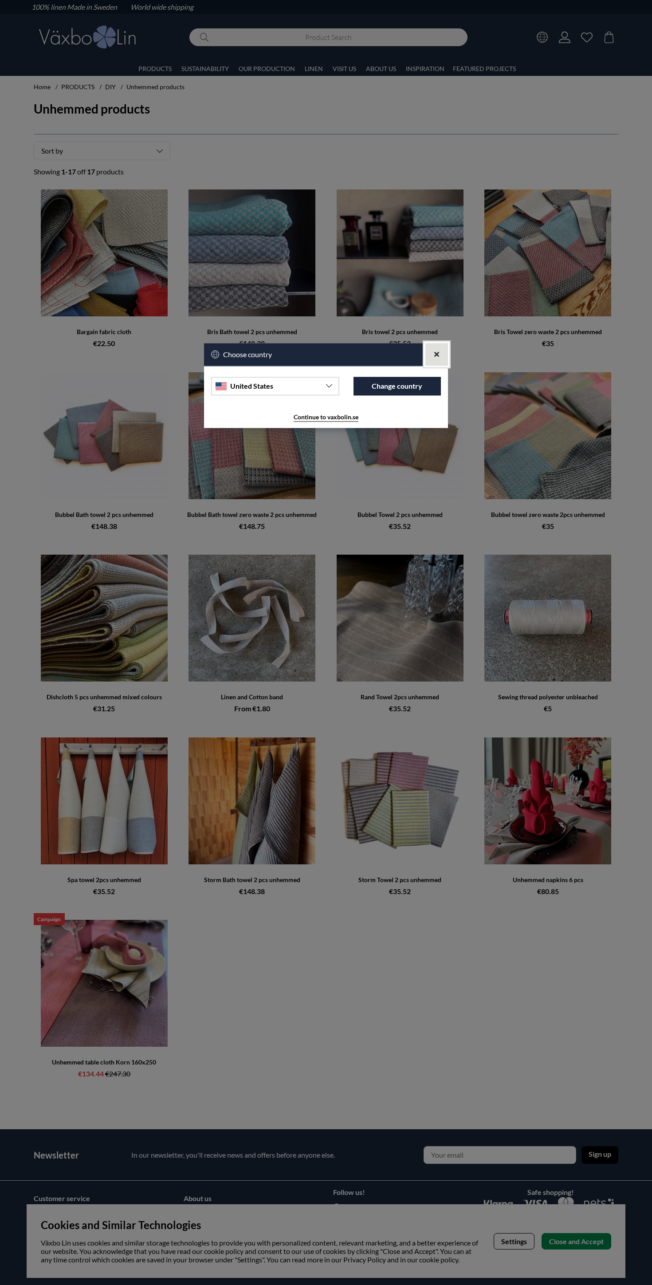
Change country (397, 386)
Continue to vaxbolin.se (326, 417)
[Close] (436, 354)
